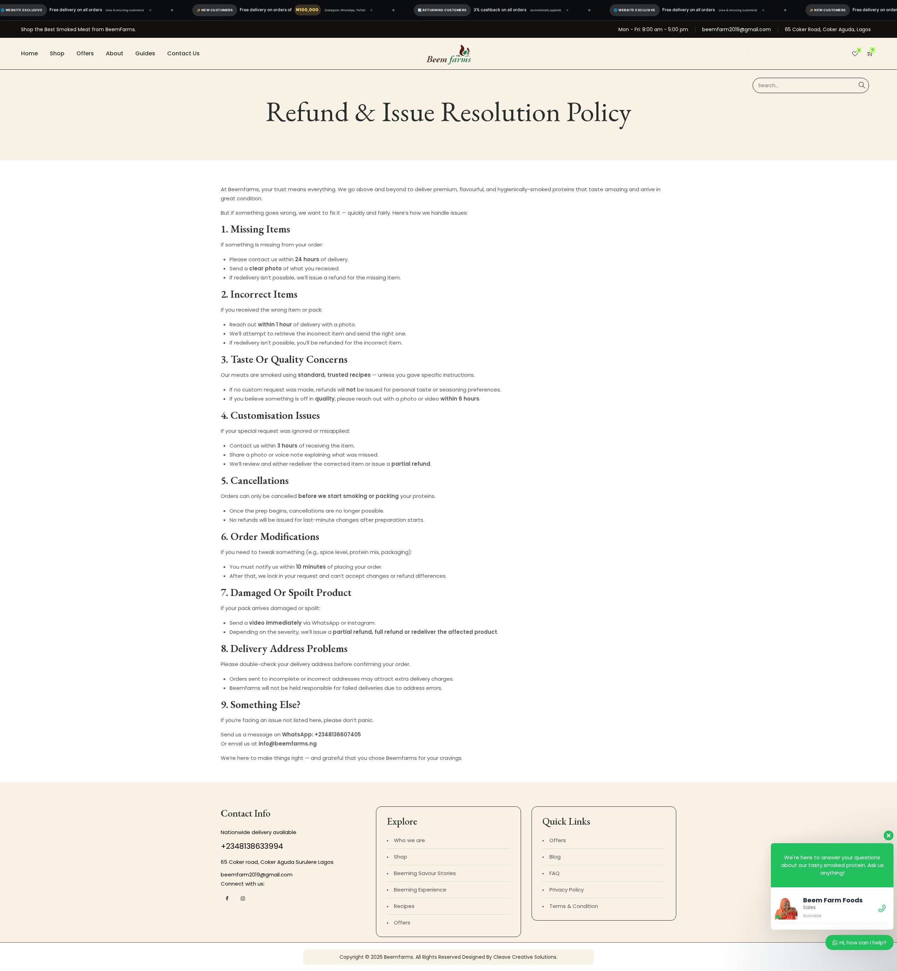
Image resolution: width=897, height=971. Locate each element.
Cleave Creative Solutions (524, 956)
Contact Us (183, 53)
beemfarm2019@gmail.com (736, 29)
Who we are (409, 840)
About (114, 53)
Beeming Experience (420, 889)
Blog (555, 856)
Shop (57, 53)
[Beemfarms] (449, 53)
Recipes (404, 906)
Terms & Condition (573, 906)
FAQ (554, 873)
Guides (145, 53)
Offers (85, 53)
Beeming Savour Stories (425, 873)
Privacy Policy (566, 889)
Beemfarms (398, 956)
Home (29, 53)
